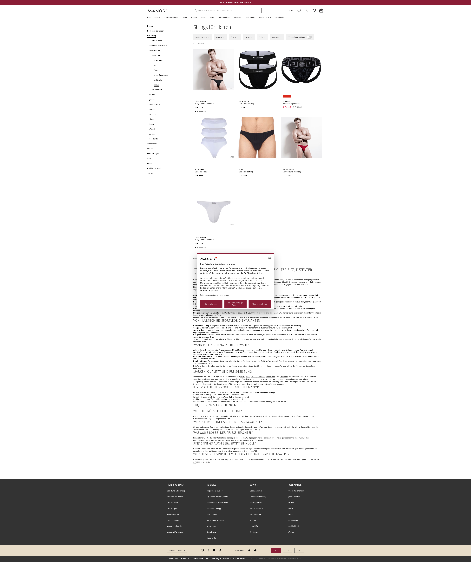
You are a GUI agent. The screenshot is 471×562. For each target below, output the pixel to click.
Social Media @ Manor (215, 520)
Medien (291, 532)
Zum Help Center (177, 550)
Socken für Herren (244, 361)
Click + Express (173, 509)
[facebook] (208, 550)
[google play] (255, 550)
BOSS (248, 377)
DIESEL (253, 377)
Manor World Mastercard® (217, 503)
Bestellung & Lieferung (176, 491)
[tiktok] (220, 550)
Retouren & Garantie (175, 497)
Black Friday (211, 532)
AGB (189, 559)
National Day (212, 538)
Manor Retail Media (174, 526)
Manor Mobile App (214, 509)
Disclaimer (227, 559)
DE (288, 10)
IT (299, 550)
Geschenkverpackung (258, 497)
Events (291, 509)
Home (195, 258)
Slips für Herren (288, 282)
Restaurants (293, 520)
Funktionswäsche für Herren (304, 330)
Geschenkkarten (256, 491)
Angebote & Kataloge (215, 491)
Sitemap (183, 559)
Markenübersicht (239, 559)
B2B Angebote (255, 514)
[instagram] (202, 550)
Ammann (261, 377)
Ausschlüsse (255, 526)
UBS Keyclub (212, 514)
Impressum (173, 559)
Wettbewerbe (255, 532)
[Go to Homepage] (157, 10)
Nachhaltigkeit (293, 526)
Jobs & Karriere (294, 497)
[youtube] (214, 550)
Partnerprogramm (173, 520)
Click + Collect (172, 503)
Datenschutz (198, 559)
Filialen (291, 503)
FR (288, 550)
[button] (149, 17)
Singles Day (211, 526)
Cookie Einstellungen (213, 559)
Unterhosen (244, 392)
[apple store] (249, 550)
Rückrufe (253, 520)
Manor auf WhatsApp (175, 532)
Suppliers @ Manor (174, 514)
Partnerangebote (256, 509)
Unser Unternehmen (296, 491)
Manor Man (270, 377)
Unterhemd (224, 361)
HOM (242, 377)
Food (290, 514)
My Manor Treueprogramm (217, 497)
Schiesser (284, 377)
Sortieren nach (201, 37)
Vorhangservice (256, 503)
